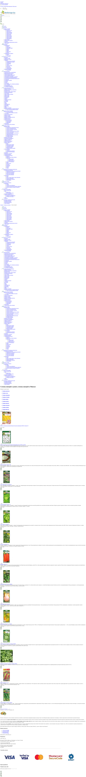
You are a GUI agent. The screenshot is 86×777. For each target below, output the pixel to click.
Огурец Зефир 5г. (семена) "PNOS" (6, 702)
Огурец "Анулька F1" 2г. (4, 544)
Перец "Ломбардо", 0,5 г (4, 682)
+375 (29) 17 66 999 (5, 731)
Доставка (2, 1)
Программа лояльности (4, 3)
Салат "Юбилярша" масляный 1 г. (6, 484)
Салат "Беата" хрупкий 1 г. (5, 524)
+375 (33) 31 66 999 (5, 730)
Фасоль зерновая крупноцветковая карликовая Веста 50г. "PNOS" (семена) (13, 444)
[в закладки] (1, 430)
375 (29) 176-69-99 (3, 6)
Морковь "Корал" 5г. (3, 564)
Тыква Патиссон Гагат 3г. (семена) (6, 584)
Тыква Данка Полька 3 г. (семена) (6, 623)
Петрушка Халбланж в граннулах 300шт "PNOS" (8, 663)
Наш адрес (15, 6)
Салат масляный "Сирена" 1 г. (5, 504)
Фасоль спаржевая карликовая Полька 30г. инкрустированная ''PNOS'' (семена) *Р (14, 425)
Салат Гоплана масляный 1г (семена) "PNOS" (8, 643)
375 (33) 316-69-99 (5, 4)
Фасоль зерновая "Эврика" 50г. (5, 464)
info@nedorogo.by (10, 6)
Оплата (1, 2)
